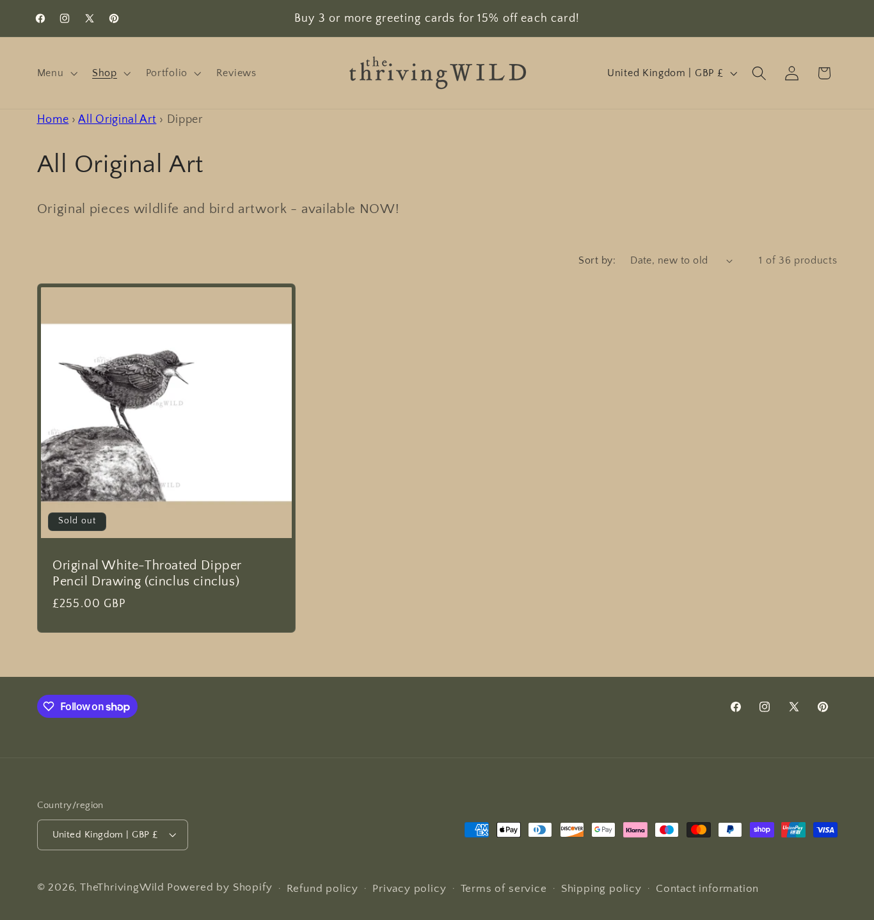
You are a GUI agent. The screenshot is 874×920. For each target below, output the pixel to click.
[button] (56, 73)
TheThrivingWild (122, 887)
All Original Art (117, 119)
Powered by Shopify (220, 887)
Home (53, 119)
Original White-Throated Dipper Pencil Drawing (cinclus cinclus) (147, 574)
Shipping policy (601, 888)
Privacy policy (409, 888)
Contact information (707, 888)
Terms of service (504, 888)
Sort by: (597, 260)
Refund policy (322, 888)
